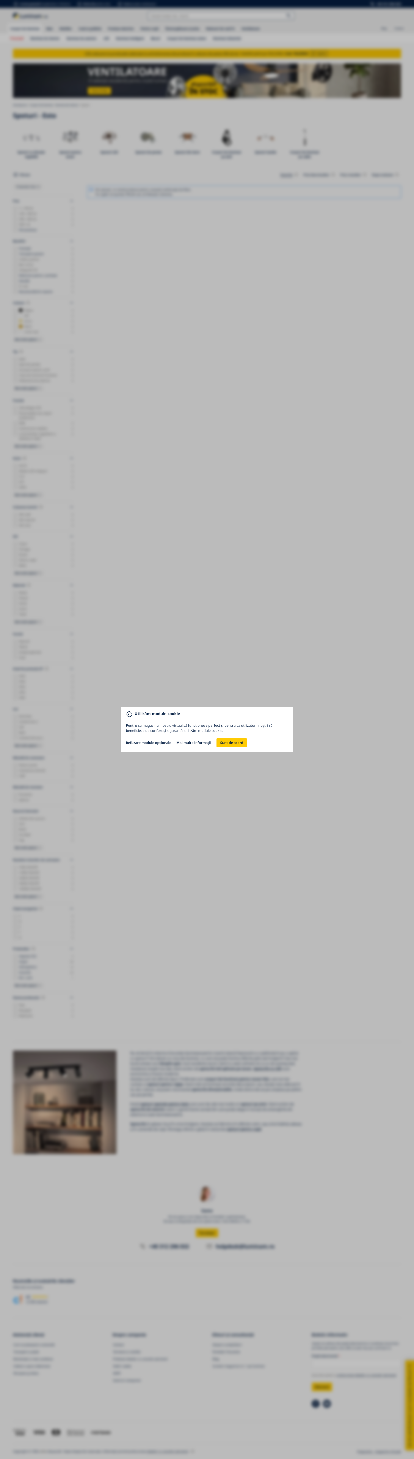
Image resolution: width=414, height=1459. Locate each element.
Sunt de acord (231, 742)
